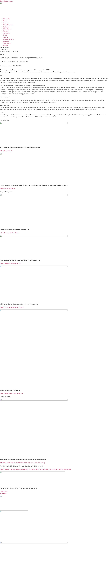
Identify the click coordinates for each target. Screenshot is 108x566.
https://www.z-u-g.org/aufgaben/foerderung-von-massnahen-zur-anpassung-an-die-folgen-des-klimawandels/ (35, 469)
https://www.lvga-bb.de (7, 188)
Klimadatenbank (8, 25)
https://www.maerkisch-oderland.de (11, 393)
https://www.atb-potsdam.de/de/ (10, 263)
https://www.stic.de (6, 151)
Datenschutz (4, 491)
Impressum (3, 493)
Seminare (6, 23)
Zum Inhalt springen (6, 1)
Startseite (6, 19)
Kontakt (5, 31)
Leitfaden (6, 27)
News (5, 21)
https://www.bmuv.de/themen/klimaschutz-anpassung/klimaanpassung (22, 463)
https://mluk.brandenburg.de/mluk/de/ (12, 307)
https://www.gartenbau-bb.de (9, 233)
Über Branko (7, 29)
